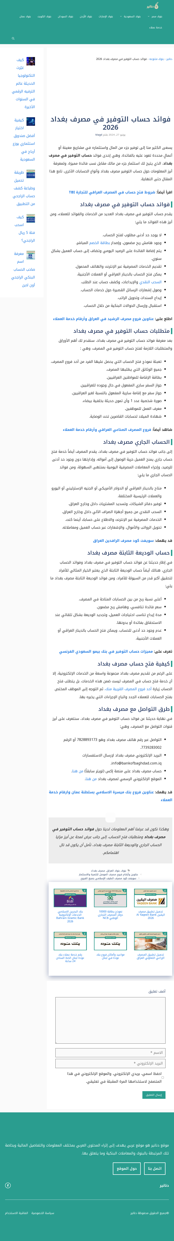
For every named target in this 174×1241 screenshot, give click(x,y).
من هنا (77, 771)
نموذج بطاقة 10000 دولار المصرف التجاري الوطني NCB (110, 915)
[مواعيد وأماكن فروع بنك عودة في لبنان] (110, 946)
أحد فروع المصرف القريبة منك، (128, 689)
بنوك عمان (25, 16)
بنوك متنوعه (156, 59)
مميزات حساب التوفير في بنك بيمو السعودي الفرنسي (106, 651)
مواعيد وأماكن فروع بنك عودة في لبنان (111, 956)
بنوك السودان (65, 16)
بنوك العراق (113, 870)
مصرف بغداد (98, 870)
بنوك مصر (157, 16)
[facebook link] (8, 1185)
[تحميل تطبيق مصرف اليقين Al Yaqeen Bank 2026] (150, 903)
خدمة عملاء (155, 27)
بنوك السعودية (132, 16)
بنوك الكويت (44, 16)
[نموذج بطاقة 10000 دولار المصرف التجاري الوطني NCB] (110, 903)
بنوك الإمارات (106, 16)
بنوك (123, 870)
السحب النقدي (150, 282)
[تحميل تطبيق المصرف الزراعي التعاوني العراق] (150, 946)
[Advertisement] (110, 90)
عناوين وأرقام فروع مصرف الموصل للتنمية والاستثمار (108, 874)
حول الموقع (127, 1168)
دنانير (169, 59)
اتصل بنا (155, 1168)
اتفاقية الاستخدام (16, 1213)
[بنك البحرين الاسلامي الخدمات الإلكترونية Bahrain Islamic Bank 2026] (70, 903)
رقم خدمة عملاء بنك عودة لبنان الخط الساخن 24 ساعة (70, 958)
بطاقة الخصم (100, 242)
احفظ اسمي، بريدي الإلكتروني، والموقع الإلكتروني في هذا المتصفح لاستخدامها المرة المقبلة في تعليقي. (114, 1077)
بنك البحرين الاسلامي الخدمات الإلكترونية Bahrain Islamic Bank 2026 (70, 916)
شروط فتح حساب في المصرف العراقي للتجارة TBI (112, 192)
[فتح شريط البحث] (13, 38)
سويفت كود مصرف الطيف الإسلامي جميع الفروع (108, 878)
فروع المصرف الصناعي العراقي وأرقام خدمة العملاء (107, 429)
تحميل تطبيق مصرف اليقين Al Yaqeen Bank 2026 (150, 915)
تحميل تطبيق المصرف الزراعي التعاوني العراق (150, 956)
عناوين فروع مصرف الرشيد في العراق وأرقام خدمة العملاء (103, 318)
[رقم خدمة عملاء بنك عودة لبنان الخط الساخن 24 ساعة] (70, 946)
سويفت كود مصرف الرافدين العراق (123, 540)
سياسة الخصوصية (42, 1213)
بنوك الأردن (86, 16)
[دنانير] (151, 5)
